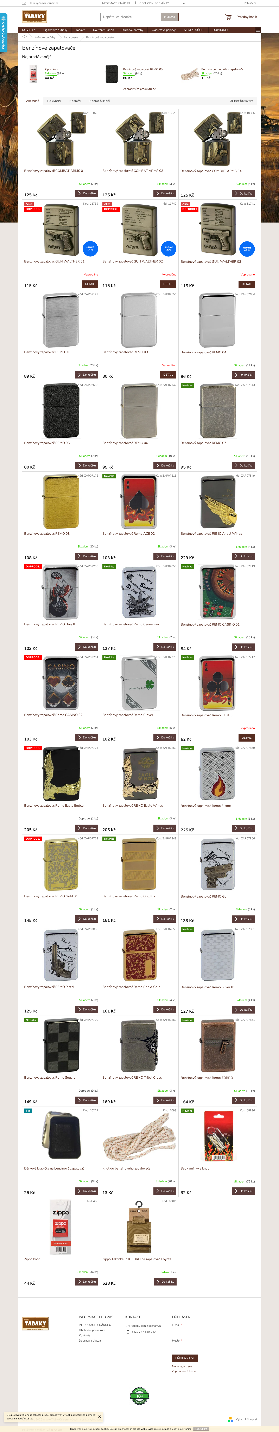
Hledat (169, 17)
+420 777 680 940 (144, 1332)
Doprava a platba (90, 1341)
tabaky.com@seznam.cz (146, 1326)
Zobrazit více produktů (137, 89)
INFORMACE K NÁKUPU (116, 3)
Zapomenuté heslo (184, 1371)
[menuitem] (28, 30)
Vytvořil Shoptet (246, 1419)
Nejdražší (75, 101)
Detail (90, 284)
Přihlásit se (185, 1358)
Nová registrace (182, 1366)
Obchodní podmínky (154, 3)
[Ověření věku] (139, 1396)
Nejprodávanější (99, 101)
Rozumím (201, 1429)
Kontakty (84, 1335)
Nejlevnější (54, 101)
